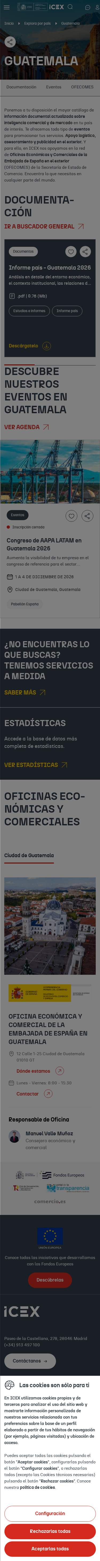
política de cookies (37, 1487)
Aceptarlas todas (50, 1549)
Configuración (50, 1513)
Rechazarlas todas (50, 1531)
